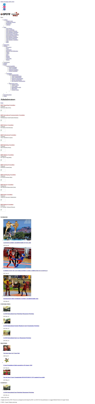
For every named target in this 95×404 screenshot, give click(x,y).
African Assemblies (13, 71)
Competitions (9, 73)
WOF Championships (13, 74)
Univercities (8, 58)
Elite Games (14, 88)
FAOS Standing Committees (12, 34)
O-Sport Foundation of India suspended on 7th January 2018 (17, 365)
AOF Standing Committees (12, 39)
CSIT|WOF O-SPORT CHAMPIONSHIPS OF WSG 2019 (17, 242)
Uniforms (8, 24)
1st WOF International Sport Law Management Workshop (17, 337)
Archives (5, 46)
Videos (7, 52)
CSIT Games (14, 86)
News (7, 48)
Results (5, 64)
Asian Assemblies (13, 68)
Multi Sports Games (13, 83)
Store (7, 54)
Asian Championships (16, 77)
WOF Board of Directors (11, 31)
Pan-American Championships (18, 81)
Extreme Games (15, 89)
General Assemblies (10, 66)
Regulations (8, 23)
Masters (8, 59)
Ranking (5, 63)
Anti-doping (8, 49)
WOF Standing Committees (12, 32)
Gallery (7, 53)
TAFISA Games (15, 84)
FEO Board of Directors (11, 36)
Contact (5, 96)
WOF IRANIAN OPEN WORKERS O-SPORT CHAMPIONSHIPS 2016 (20, 298)
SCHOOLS (8, 47)
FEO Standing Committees (12, 37)
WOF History (9, 28)
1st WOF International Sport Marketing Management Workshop (18, 313)
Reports (8, 56)
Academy (5, 19)
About (4, 27)
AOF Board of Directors (11, 38)
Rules (7, 42)
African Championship (17, 79)
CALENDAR (6, 62)
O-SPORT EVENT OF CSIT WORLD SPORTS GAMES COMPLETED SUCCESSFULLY (25, 270)
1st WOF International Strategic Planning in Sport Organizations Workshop (21, 325)
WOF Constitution (10, 29)
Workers (8, 57)
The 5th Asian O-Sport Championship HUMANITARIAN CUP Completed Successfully (24, 377)
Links (7, 41)
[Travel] (10, 16)
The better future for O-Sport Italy (11, 353)
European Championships (17, 78)
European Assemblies (13, 69)
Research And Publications (12, 51)
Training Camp (9, 21)
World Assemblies (13, 67)
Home (2, 102)
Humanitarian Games (16, 87)
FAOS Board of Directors (11, 33)
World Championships (16, 76)
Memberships (6, 44)
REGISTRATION (7, 94)
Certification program (11, 22)
